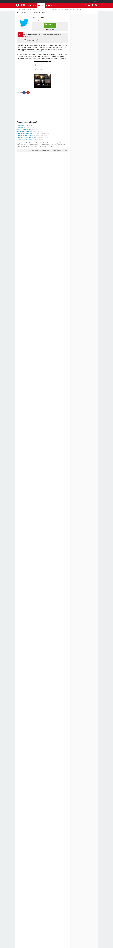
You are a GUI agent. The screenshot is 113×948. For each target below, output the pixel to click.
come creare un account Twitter (35, 51)
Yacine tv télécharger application (26, 139)
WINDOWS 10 (48, 9)
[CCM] (20, 5)
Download (41, 5)
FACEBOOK (72, 9)
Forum (29, 5)
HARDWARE (78, 9)
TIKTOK (66, 9)
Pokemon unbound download (25, 135)
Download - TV (41, 139)
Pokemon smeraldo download (25, 133)
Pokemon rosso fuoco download (26, 137)
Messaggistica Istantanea (40, 12)
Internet (30, 12)
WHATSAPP (61, 9)
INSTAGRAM (54, 9)
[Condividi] (24, 92)
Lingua (95, 1)
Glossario (49, 5)
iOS (43, 9)
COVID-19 (18, 9)
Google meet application (24, 131)
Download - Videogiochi (42, 133)
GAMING (23, 9)
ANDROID (38, 9)
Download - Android (38, 131)
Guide (34, 5)
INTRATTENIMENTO (30, 9)
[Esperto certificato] (38, 40)
